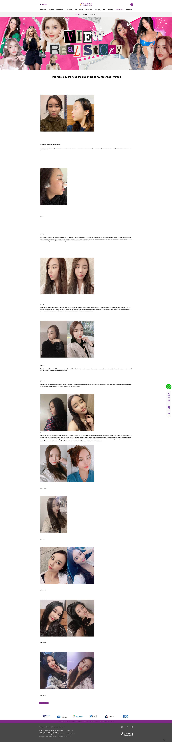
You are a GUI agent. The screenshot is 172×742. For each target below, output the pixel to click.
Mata (76, 9)
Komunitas (129, 9)
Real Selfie (85, 14)
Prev (43, 703)
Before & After (93, 14)
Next (47, 703)
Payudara (51, 9)
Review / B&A (119, 9)
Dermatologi (110, 9)
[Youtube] (132, 727)
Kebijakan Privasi (50, 727)
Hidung (81, 9)
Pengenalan (43, 9)
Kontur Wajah (59, 9)
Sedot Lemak (89, 9)
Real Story (78, 14)
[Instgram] (122, 727)
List (40, 703)
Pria (104, 9)
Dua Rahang (69, 9)
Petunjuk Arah (60, 727)
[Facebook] (127, 727)
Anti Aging (98, 9)
